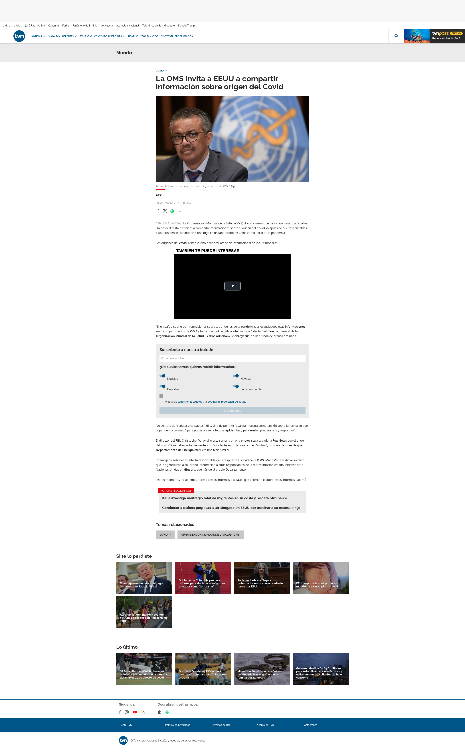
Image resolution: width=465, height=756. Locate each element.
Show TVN (54, 36)
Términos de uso (221, 724)
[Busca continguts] (396, 36)
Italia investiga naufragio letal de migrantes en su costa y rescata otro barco (224, 498)
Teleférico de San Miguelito (158, 25)
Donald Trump (186, 25)
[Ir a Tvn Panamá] (19, 36)
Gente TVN (167, 36)
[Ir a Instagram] (127, 712)
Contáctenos (310, 724)
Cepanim (53, 25)
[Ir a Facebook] (120, 712)
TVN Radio (86, 36)
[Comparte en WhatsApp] (172, 211)
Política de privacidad (177, 724)
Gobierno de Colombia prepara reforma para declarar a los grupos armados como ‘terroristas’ (202, 583)
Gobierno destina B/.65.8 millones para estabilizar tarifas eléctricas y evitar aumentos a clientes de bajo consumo (319, 673)
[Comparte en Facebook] (158, 211)
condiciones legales (190, 401)
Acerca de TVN (265, 724)
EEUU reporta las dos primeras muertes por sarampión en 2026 (317, 585)
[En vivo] (435, 32)
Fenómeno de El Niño (84, 25)
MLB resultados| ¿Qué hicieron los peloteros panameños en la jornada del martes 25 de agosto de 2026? (143, 674)
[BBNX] (123, 740)
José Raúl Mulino (35, 25)
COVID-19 (165, 534)
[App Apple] (160, 712)
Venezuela (107, 25)
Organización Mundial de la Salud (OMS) (210, 534)
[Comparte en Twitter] (165, 211)
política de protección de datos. (227, 401)
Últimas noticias (12, 25)
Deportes (68, 36)
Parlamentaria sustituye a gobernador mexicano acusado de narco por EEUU (260, 583)
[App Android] (168, 712)
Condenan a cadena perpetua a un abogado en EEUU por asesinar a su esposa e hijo (231, 508)
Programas (147, 36)
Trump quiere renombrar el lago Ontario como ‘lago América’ (141, 585)
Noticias (36, 36)
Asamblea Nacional (127, 25)
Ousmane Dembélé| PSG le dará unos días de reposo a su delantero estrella (202, 674)
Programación (184, 36)
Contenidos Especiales (108, 36)
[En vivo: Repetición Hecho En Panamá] (417, 36)
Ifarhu (65, 25)
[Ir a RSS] (144, 712)
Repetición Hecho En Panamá (447, 38)
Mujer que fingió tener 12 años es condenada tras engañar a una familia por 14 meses (259, 674)
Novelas (133, 36)
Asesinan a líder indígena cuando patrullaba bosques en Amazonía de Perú (144, 617)
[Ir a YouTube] (135, 712)
